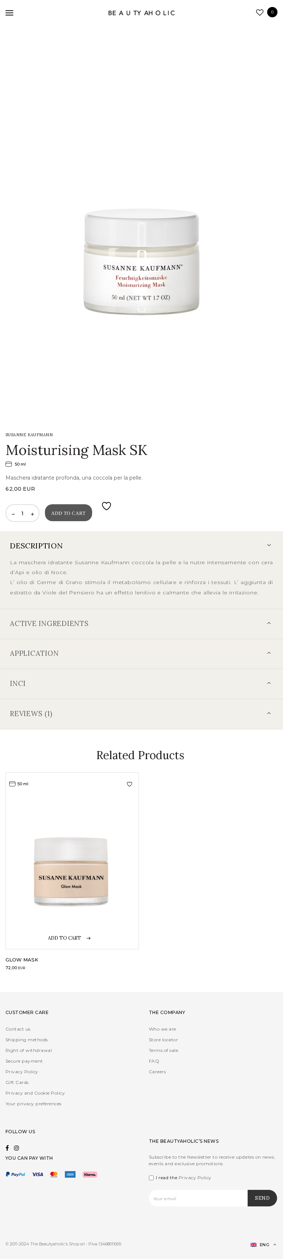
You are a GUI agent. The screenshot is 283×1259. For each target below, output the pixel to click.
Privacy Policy (22, 1071)
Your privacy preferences (34, 1103)
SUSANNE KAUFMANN (29, 434)
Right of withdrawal (29, 1050)
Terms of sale (163, 1050)
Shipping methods (27, 1039)
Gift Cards (17, 1082)
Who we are (162, 1029)
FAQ (154, 1061)
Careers (157, 1071)
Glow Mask (22, 960)
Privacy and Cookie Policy (35, 1093)
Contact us (18, 1029)
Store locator (163, 1039)
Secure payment (24, 1061)
